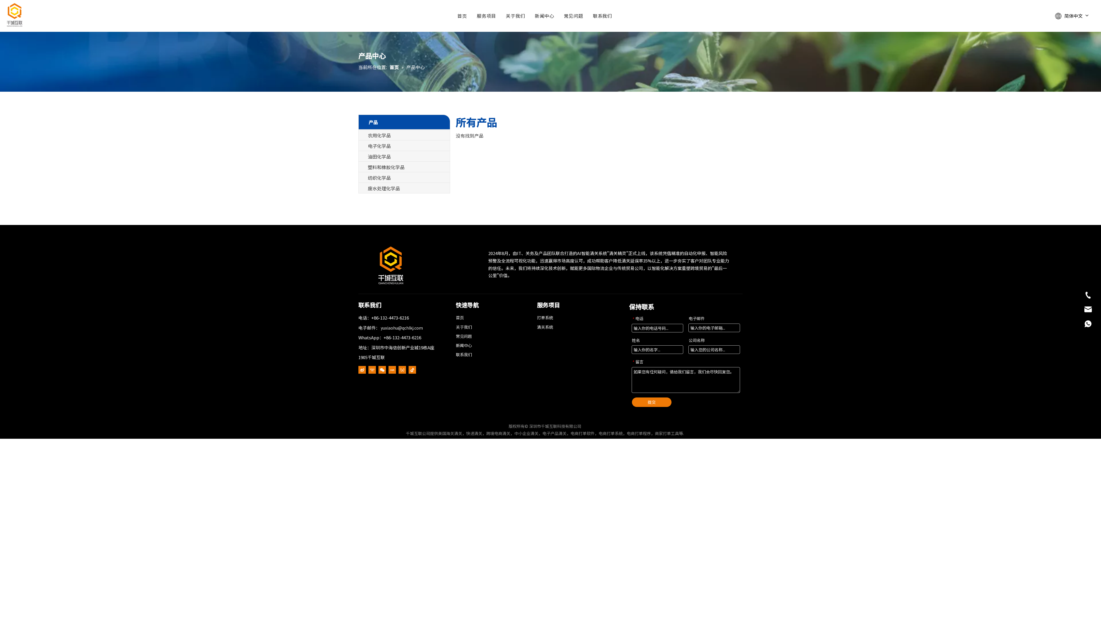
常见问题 (573, 15)
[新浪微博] (362, 369)
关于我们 (515, 15)
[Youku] (372, 369)
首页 (462, 15)
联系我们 (602, 15)
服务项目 (486, 15)
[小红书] (392, 369)
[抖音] (412, 369)
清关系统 (545, 327)
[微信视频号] (402, 369)
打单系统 (545, 317)
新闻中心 (544, 15)
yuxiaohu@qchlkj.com (402, 328)
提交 (652, 402)
